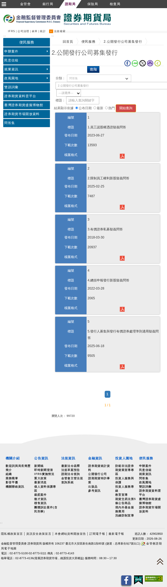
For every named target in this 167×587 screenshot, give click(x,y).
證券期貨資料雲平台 (20, 96)
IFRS (11, 31)
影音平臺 (12, 482)
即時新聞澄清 (43, 470)
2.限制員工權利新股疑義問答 (123, 207)
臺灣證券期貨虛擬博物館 (23, 105)
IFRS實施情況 (44, 474)
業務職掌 (12, 478)
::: (1, 523)
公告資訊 (41, 458)
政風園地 (11, 78)
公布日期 (85, 108)
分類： (60, 78)
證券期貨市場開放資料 (22, 114)
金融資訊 (95, 458)
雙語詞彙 (11, 87)
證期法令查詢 (70, 474)
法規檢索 (60, 31)
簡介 (9, 470)
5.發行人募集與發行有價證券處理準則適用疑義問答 (123, 366)
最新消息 (40, 482)
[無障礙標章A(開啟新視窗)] (154, 578)
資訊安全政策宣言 (38, 533)
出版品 (93, 486)
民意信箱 (11, 60)
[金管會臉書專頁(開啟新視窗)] (126, 581)
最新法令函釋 (70, 465)
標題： (60, 100)
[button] (4, 4)
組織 (9, 474)
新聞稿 (39, 465)
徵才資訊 (40, 499)
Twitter (143, 63)
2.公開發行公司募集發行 (123, 41)
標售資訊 (40, 503)
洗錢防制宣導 (124, 515)
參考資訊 (94, 490)
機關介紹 (13, 458)
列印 (150, 63)
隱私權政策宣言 (12, 533)
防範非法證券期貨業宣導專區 (124, 470)
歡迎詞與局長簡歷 (18, 465)
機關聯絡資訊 (15, 486)
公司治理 (23, 31)
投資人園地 (124, 458)
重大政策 (40, 478)
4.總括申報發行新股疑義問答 (123, 309)
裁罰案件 (40, 494)
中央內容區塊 (62, 72)
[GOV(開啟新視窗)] (138, 579)
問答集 (9, 123)
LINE (135, 63)
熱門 (111, 108)
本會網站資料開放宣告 (70, 533)
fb (128, 63)
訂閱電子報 (97, 533)
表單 (35, 31)
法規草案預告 (70, 470)
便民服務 (88, 41)
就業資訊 (11, 69)
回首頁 (68, 41)
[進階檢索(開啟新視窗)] (93, 69)
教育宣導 (121, 494)
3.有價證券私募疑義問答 (123, 258)
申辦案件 (11, 51)
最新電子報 (116, 533)
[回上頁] (158, 63)
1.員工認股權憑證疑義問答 (123, 156)
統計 (43, 31)
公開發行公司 (97, 474)
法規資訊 (68, 458)
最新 (100, 108)
